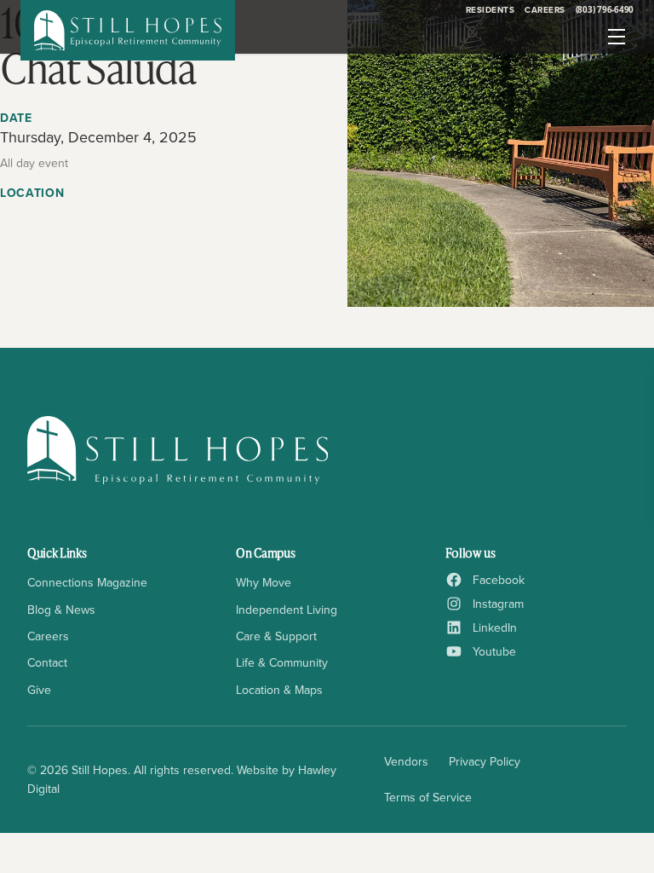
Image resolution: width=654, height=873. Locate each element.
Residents (490, 9)
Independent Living (286, 609)
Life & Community (282, 662)
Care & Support (276, 636)
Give (39, 689)
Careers (545, 9)
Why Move (263, 582)
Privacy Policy (484, 761)
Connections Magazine (87, 582)
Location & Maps (279, 689)
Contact (47, 662)
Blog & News (61, 609)
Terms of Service (428, 797)
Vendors (406, 761)
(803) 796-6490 (605, 9)
